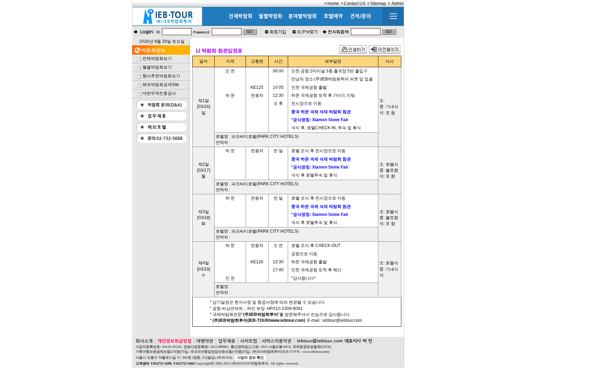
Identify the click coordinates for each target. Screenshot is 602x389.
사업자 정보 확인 (250, 357)
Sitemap (378, 3)
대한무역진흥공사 (159, 93)
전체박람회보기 (157, 58)
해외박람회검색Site (160, 84)
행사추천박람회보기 (161, 75)
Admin (398, 3)
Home (333, 3)
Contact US (354, 3)
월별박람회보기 (157, 67)
